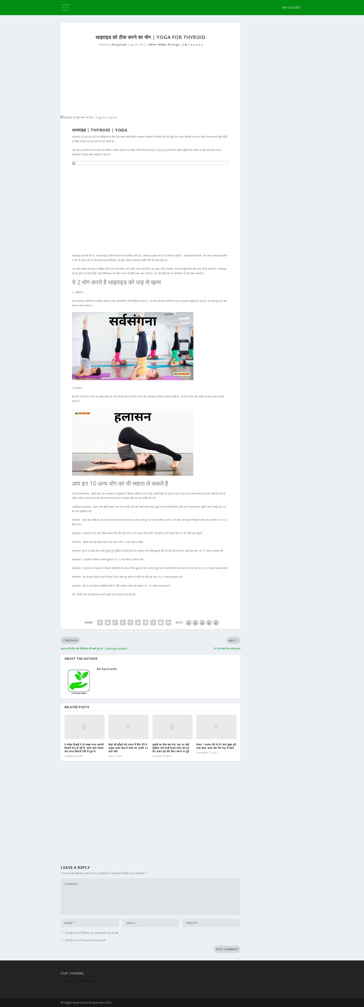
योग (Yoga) (173, 44)
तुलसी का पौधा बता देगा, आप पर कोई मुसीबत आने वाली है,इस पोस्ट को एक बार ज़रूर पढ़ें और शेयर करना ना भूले (170, 748)
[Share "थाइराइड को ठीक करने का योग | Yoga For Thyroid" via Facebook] (100, 622)
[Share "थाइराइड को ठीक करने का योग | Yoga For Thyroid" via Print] (168, 622)
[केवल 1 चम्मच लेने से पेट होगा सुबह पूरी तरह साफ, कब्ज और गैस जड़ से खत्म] (216, 727)
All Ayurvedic (119, 44)
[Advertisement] (150, 86)
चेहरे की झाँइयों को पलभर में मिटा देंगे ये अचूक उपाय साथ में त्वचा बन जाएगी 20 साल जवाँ (128, 748)
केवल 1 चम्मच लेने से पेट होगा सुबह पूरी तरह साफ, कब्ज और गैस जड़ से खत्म (216, 746)
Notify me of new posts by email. (85, 940)
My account (291, 8)
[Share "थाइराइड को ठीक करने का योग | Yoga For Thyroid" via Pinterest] (130, 622)
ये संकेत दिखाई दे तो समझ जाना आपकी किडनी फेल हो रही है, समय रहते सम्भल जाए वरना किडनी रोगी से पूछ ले (84, 748)
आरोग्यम (152, 44)
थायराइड (161, 44)
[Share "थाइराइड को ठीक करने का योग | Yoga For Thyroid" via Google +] (115, 622)
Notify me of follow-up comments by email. (92, 933)
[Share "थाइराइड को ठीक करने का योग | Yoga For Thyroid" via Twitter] (107, 622)
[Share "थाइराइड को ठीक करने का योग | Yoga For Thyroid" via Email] (161, 622)
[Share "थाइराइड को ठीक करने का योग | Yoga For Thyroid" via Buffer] (145, 622)
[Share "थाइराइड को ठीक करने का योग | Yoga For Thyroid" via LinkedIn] (138, 622)
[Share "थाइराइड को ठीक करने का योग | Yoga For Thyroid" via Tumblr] (123, 622)
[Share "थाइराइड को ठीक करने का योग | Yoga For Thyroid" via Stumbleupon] (153, 622)
